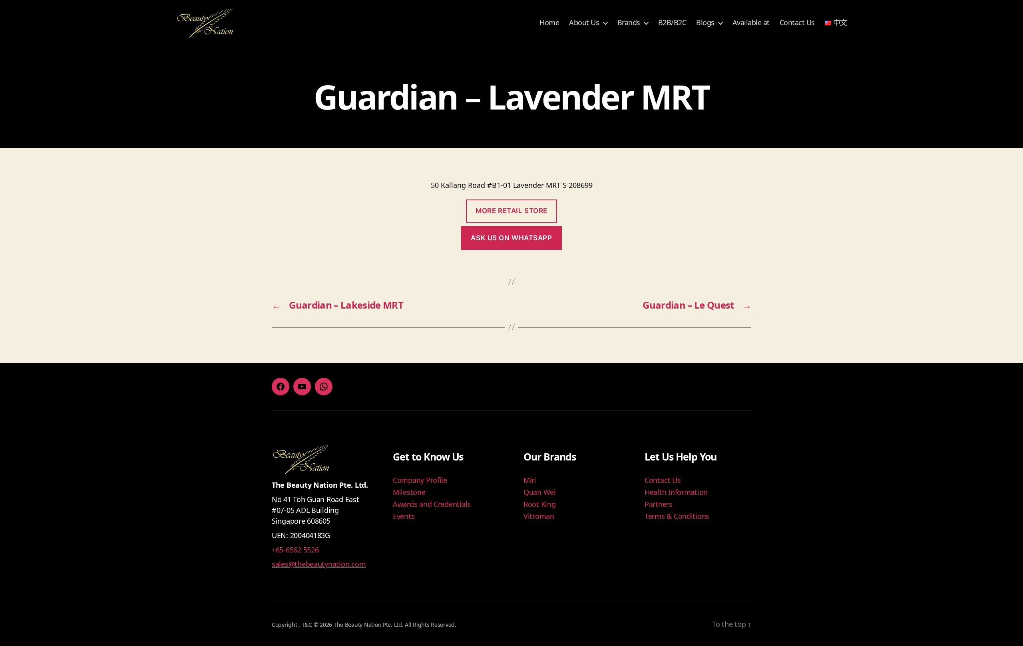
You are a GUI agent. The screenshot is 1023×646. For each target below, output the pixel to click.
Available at (751, 22)
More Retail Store (511, 211)
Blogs (705, 22)
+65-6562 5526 (295, 549)
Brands (628, 22)
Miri (529, 480)
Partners (659, 504)
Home (549, 22)
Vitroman (538, 516)
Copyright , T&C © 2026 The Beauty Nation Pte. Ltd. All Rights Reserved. (364, 624)
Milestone (409, 492)
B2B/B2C (672, 22)
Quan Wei (539, 492)
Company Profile (420, 480)
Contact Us (797, 22)
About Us (584, 22)
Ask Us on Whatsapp (511, 238)
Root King (539, 504)
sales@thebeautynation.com (319, 564)
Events (403, 516)
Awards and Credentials (432, 504)
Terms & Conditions (677, 516)
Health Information (676, 492)
